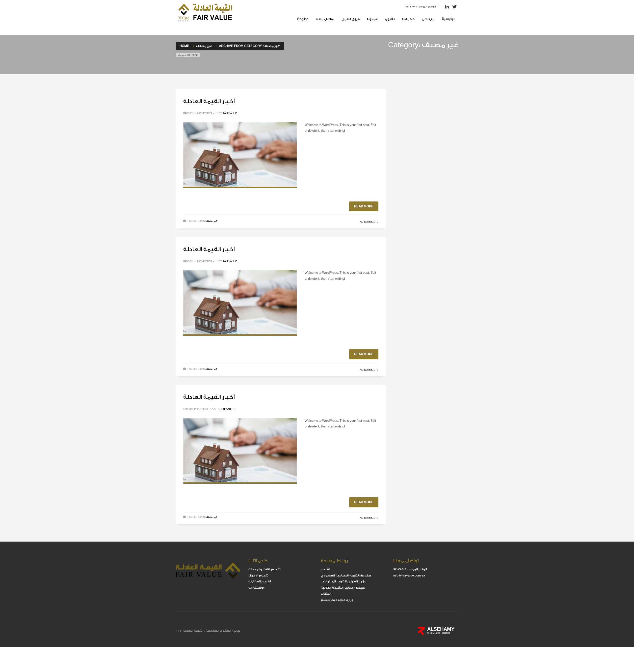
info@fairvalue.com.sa (409, 575)
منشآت (326, 594)
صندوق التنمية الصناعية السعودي (346, 575)
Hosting (446, 633)
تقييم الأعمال (258, 575)
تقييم (325, 569)
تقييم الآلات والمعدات (264, 569)
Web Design (434, 633)
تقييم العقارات (259, 581)
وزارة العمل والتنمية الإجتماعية (343, 581)
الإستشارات (256, 587)
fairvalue (230, 113)
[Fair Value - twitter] (454, 6)
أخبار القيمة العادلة (209, 101)
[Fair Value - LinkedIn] (447, 6)
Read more (363, 206)
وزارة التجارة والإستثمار (337, 600)
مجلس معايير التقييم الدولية (343, 587)
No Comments (369, 222)
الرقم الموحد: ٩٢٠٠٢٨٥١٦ (420, 6)
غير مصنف (211, 221)
